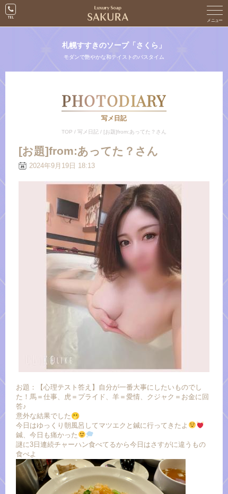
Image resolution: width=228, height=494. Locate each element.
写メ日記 (88, 132)
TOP (67, 132)
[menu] (214, 13)
